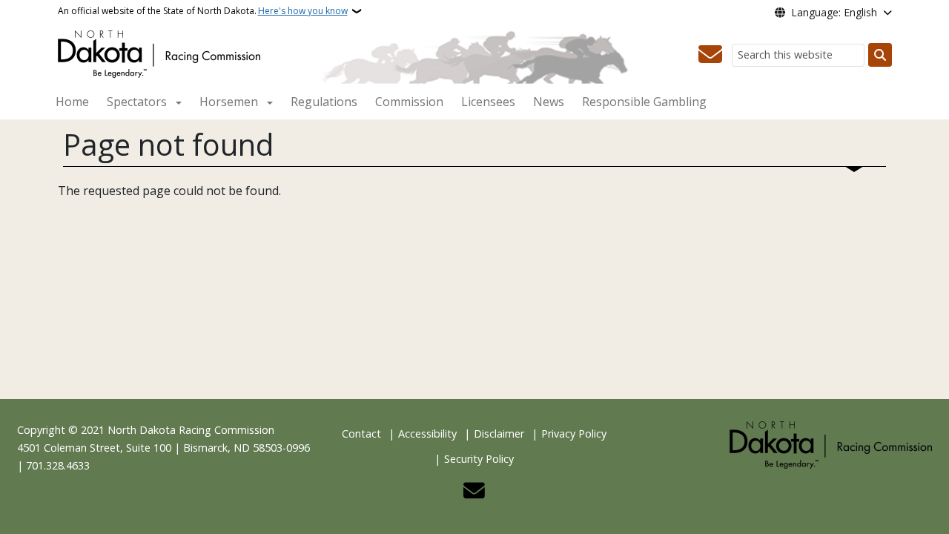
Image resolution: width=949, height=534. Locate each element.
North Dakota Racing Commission (191, 430)
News (548, 101)
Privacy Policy (573, 433)
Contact (361, 433)
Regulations (324, 101)
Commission (409, 101)
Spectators (137, 101)
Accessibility (427, 433)
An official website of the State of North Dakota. (203, 10)
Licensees (488, 101)
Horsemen (228, 101)
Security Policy (479, 459)
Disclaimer (499, 433)
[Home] (159, 52)
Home (72, 101)
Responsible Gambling (644, 101)
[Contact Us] (710, 54)
